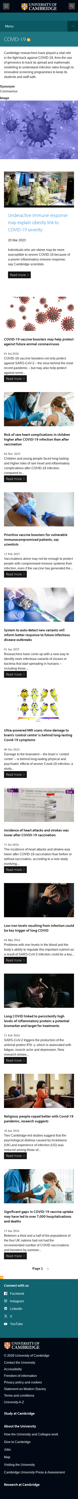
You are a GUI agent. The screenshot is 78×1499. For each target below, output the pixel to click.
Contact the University (19, 1362)
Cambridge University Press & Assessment (34, 1472)
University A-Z (14, 1402)
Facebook (17, 1293)
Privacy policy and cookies (23, 1382)
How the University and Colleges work (31, 1434)
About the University (20, 1426)
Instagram (17, 1301)
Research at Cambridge (22, 1484)
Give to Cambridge (17, 1442)
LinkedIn (16, 1308)
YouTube (16, 1324)
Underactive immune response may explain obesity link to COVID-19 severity (38, 222)
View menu (6, 6)
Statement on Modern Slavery (25, 1389)
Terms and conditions (19, 1395)
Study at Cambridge (19, 1413)
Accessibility (13, 1369)
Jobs (7, 1449)
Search (72, 6)
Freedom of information (20, 1375)
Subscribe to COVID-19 (1, 1277)
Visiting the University (19, 1464)
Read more (18, 274)
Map (7, 1457)
